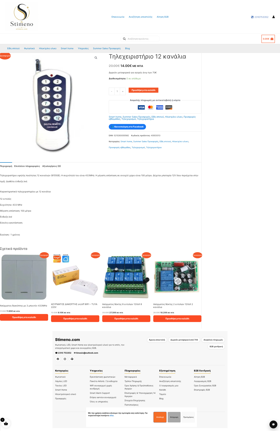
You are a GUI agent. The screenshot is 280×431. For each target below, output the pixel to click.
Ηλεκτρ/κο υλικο (47, 48)
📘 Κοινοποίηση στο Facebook (127, 126)
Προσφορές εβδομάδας (120, 147)
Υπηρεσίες (83, 48)
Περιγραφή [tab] (6, 166)
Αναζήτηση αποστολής (140, 16)
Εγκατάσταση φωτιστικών (102, 377)
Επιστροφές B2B (202, 390)
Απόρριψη (174, 417)
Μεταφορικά (131, 377)
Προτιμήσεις (188, 417)
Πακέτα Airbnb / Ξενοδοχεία (103, 381)
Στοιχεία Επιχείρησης (135, 400)
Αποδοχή (160, 417)
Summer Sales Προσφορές (107, 48)
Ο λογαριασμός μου (168, 385)
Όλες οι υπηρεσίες (99, 401)
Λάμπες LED (61, 381)
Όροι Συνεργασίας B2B (205, 385)
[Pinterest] (72, 359)
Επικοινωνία (118, 16)
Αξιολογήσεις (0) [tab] (51, 166)
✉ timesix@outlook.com (86, 353)
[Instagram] (65, 359)
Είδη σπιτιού (13, 48)
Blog (127, 48)
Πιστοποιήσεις (132, 404)
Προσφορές (60, 398)
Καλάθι (162, 390)
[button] (96, 57)
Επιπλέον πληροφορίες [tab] (27, 166)
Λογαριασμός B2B (202, 381)
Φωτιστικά (29, 48)
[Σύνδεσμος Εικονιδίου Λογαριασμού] (273, 17)
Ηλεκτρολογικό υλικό (65, 394)
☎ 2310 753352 (63, 353)
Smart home (67, 48)
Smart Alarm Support (100, 393)
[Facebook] (58, 359)
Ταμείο (162, 394)
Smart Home (61, 390)
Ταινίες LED (61, 385)
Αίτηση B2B (163, 16)
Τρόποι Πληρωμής (133, 381)
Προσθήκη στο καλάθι (143, 90)
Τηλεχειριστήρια (145, 119)
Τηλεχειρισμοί (128, 119)
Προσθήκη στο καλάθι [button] (24, 317)
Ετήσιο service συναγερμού (103, 397)
